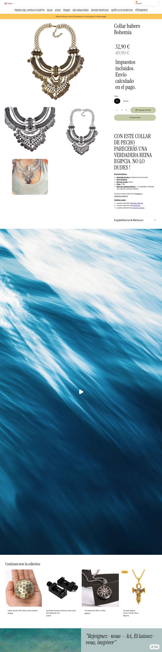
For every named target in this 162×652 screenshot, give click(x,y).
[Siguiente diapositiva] (38, 588)
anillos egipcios (137, 203)
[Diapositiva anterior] (8, 588)
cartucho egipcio (138, 208)
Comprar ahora (135, 117)
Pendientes (136, 205)
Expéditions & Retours (128, 220)
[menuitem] (29, 10)
